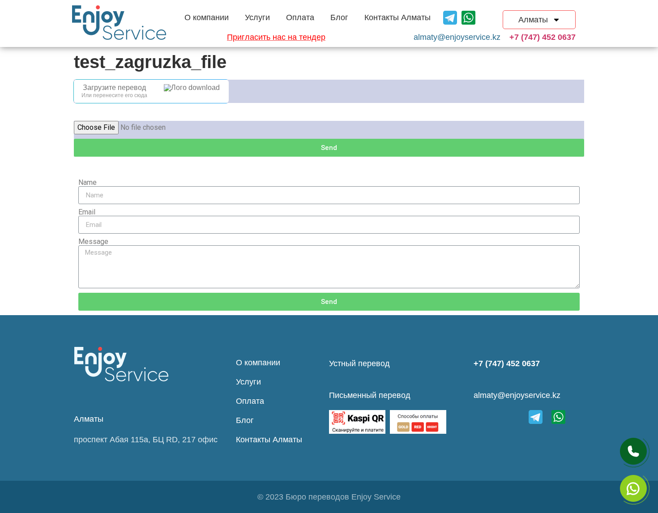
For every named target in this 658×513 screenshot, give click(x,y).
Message (93, 241)
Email (86, 212)
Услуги (257, 17)
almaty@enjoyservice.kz (517, 395)
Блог (339, 17)
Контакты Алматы (397, 17)
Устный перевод (359, 363)
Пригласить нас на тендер (276, 37)
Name (87, 182)
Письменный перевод (369, 395)
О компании (206, 17)
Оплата (300, 17)
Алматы (533, 19)
